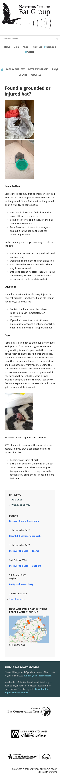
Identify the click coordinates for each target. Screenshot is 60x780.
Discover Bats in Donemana (24, 521)
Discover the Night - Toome (24, 551)
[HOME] (1, 69)
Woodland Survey (21, 505)
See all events (16, 599)
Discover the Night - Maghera (25, 566)
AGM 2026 (17, 499)
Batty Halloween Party (21, 584)
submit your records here (37, 675)
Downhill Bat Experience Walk (25, 536)
